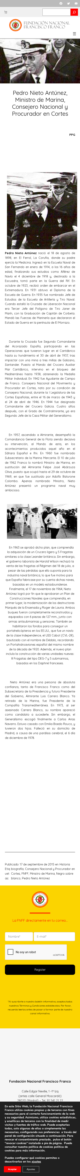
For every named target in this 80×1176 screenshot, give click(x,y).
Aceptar (12, 1169)
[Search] (74, 12)
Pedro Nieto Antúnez (36, 878)
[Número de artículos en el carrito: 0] (5, 12)
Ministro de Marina (42, 873)
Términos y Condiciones (32, 1005)
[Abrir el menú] (74, 33)
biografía (17, 869)
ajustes (36, 1162)
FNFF (25, 873)
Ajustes (31, 1169)
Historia (64, 864)
